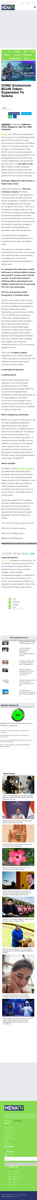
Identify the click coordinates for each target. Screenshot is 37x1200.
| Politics (6, 55)
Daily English (10, 1151)
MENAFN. (14, 1194)
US (6, 51)
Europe (16, 51)
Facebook (15, 1171)
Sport (25, 58)
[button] (28, 3)
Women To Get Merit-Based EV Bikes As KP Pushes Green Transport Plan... (18, 920)
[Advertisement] (18, 29)
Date (4, 108)
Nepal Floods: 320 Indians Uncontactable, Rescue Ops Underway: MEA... (17, 821)
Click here (17, 1121)
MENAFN (6, 124)
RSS (13, 1185)
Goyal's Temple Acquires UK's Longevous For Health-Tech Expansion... (17, 845)
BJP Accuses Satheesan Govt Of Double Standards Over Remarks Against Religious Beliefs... (18, 951)
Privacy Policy (8, 1130)
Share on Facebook (14, 113)
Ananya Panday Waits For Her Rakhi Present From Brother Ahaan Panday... (16, 996)
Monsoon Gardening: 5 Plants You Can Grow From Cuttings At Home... (16, 868)
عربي (23, 3)
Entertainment (11, 58)
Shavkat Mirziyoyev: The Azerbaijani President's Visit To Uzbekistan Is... (26, 662)
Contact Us (7, 1133)
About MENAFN (9, 1138)
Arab (25, 51)
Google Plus (16, 1177)
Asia (32, 51)
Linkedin (15, 1182)
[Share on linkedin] (15, 116)
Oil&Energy (29, 55)
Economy (17, 55)
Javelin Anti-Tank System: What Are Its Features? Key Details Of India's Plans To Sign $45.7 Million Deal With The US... (17, 893)
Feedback (7, 1144)
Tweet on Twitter (26, 113)
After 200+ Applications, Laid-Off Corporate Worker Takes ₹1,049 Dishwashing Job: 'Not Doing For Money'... (18, 797)
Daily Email (15, 1179)
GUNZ (4, 134)
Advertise (7, 1136)
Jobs (5, 1141)
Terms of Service (9, 1128)
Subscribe (21, 1164)
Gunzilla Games (25, 468)
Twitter (14, 1174)
